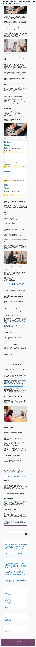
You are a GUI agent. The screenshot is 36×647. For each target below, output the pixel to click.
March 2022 (7, 595)
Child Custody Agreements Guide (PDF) (18, 476)
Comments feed (8, 632)
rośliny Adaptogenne (9, 563)
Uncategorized (8, 620)
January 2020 (8, 601)
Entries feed (7, 631)
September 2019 (8, 606)
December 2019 (8, 602)
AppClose (6, 156)
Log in (6, 630)
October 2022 (8, 594)
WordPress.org (8, 634)
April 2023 (7, 593)
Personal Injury (8, 619)
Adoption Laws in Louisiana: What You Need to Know (16, 553)
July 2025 (7, 591)
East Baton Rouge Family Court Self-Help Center (14, 284)
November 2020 (8, 598)
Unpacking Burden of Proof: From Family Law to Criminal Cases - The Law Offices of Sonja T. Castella (15, 571)
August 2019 (7, 607)
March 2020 (7, 599)
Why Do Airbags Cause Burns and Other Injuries (15, 564)
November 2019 (8, 603)
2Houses (6, 185)
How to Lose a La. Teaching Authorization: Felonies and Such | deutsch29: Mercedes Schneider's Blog (15, 566)
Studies (14, 63)
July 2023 (7, 592)
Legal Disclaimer (32, 641)
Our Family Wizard (7, 142)
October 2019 (7, 604)
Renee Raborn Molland (8, 501)
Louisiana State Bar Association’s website (12, 382)
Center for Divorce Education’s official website (13, 385)
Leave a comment (22, 525)
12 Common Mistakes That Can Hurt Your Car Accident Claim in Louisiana (14, 549)
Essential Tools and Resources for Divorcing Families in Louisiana (19, 2)
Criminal (6, 617)
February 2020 (8, 600)
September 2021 (8, 597)
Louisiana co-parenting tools (16, 525)
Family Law (9, 525)
